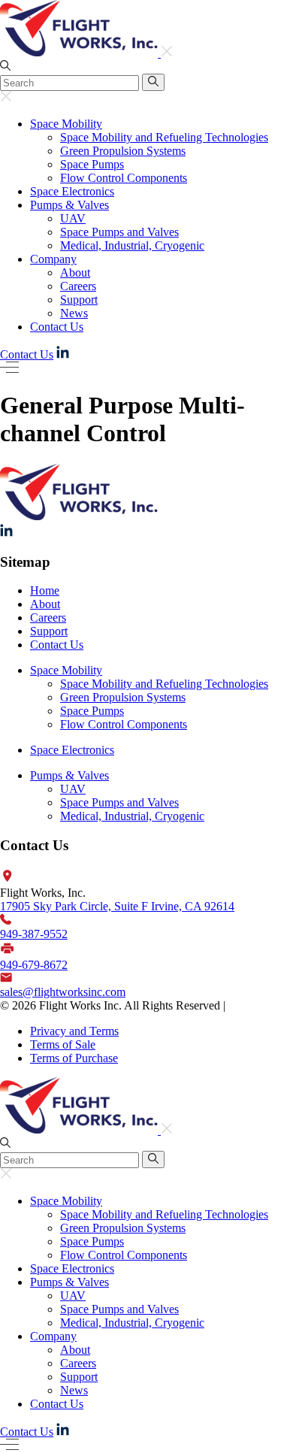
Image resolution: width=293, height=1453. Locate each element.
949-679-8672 (34, 964)
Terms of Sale (62, 1044)
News (74, 313)
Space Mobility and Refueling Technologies (164, 137)
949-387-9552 (34, 934)
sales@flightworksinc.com (62, 991)
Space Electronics (72, 191)
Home (44, 590)
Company (53, 259)
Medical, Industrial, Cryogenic (132, 245)
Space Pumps (92, 164)
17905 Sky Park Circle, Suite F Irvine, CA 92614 (117, 906)
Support (79, 299)
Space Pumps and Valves (119, 232)
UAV (73, 218)
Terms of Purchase (74, 1058)
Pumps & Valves (69, 204)
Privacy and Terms (74, 1031)
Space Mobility (66, 123)
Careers (78, 286)
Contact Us (56, 326)
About (75, 272)
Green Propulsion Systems (123, 150)
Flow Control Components (123, 177)
